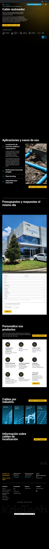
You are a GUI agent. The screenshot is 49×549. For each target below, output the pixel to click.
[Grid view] (43, 37)
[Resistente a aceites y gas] (11, 128)
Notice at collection (18, 513)
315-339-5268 (16, 477)
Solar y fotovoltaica (5, 497)
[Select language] (46, 1)
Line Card (4, 488)
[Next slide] (45, 463)
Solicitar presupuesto (39, 488)
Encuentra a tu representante (6, 474)
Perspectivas (17, 486)
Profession (5, 288)
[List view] (45, 37)
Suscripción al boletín (17, 493)
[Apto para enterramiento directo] (8, 67)
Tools (14, 490)
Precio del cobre (16, 491)
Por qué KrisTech (28, 488)
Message (5, 298)
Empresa (27, 486)
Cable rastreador (5, 499)
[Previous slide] (41, 463)
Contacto (38, 486)
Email (5, 282)
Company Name (6, 285)
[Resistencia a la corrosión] (5, 67)
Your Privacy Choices (28, 513)
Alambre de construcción (6, 490)
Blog (14, 488)
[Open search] (43, 4)
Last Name (26, 275)
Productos (4, 486)
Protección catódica (5, 491)
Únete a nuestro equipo (6, 478)
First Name (5, 275)
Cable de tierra (4, 496)
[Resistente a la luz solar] (8, 98)
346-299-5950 (27, 477)
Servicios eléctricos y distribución (5, 494)
